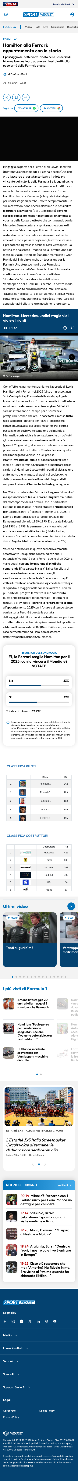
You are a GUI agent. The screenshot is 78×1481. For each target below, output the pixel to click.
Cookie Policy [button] (47, 1410)
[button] (39, 14)
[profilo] (72, 14)
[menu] (5, 14)
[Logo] (39, 14)
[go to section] (71, 906)
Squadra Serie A (14, 1387)
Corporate (9, 1410)
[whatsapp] (21, 1321)
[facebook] (5, 1321)
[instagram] (13, 1321)
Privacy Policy (11, 1417)
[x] (30, 1321)
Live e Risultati (13, 1348)
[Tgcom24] (10, 4)
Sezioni (8, 1361)
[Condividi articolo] (7, 97)
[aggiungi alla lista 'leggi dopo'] (16, 97)
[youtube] (55, 1321)
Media (7, 1335)
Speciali (8, 1374)
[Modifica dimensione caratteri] (26, 97)
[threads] (46, 1321)
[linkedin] (38, 1321)
